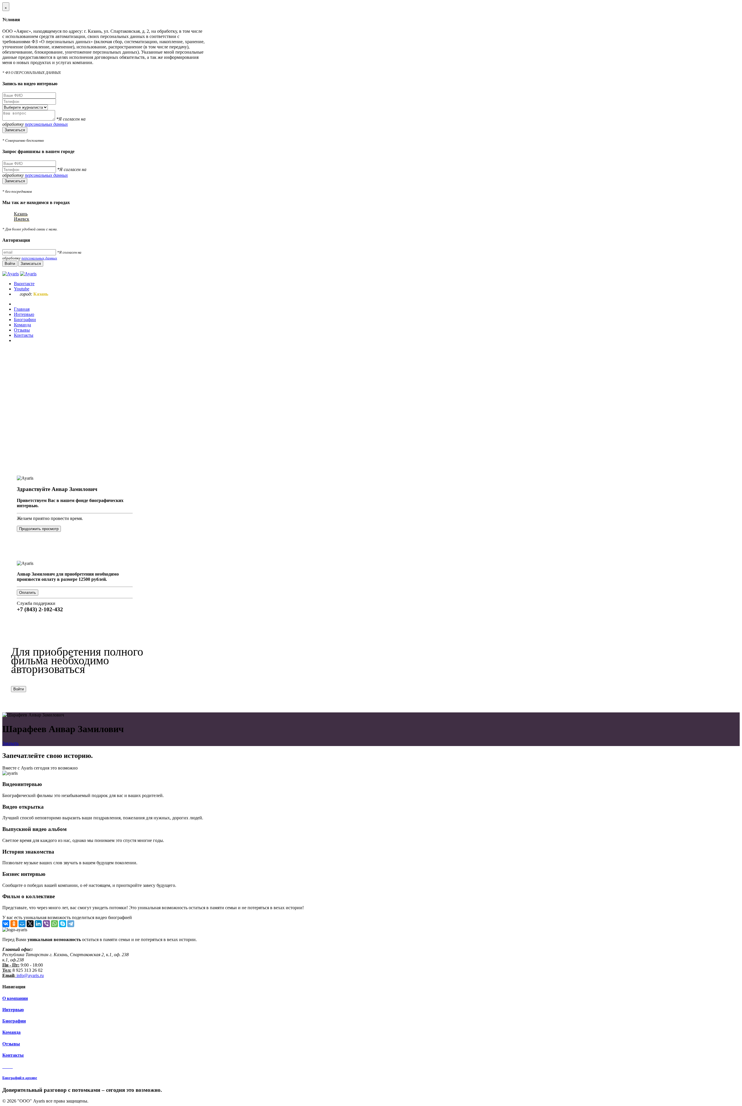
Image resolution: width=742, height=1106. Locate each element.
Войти (18, 689)
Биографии (14, 1020)
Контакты (13, 1055)
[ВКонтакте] (5, 923)
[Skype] (62, 923)
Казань (21, 213)
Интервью (13, 1009)
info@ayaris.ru (29, 975)
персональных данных (46, 124)
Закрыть (10, 743)
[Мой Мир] (22, 923)
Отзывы (11, 1043)
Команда (11, 1032)
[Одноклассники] (13, 923)
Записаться (15, 130)
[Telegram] (70, 923)
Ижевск (21, 219)
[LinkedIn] (38, 923)
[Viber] (46, 923)
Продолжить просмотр (39, 529)
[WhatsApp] (54, 923)
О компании (15, 998)
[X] (30, 923)
